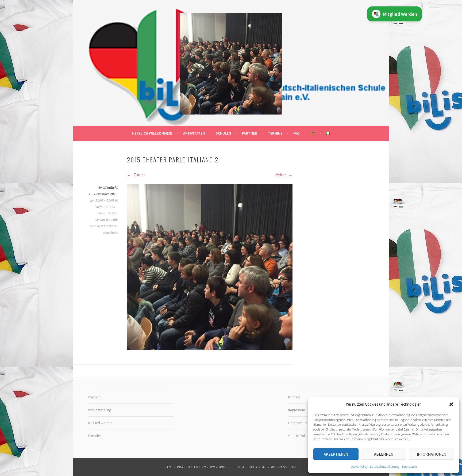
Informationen (431, 454)
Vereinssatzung (99, 410)
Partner (249, 133)
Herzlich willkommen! (152, 133)
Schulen (223, 133)
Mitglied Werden (400, 14)
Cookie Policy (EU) (302, 435)
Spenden (95, 435)
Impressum (409, 466)
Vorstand (95, 397)
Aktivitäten (194, 133)
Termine (275, 133)
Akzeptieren (336, 454)
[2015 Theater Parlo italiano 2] (209, 348)
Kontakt (294, 397)
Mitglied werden (100, 422)
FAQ (296, 133)
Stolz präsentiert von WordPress (197, 467)
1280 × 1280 (104, 200)
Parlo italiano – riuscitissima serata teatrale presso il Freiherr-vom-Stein (104, 219)
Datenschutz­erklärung (384, 466)
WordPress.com (281, 467)
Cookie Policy (359, 466)
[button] (451, 404)
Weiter (281, 174)
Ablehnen (383, 454)
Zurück (139, 174)
